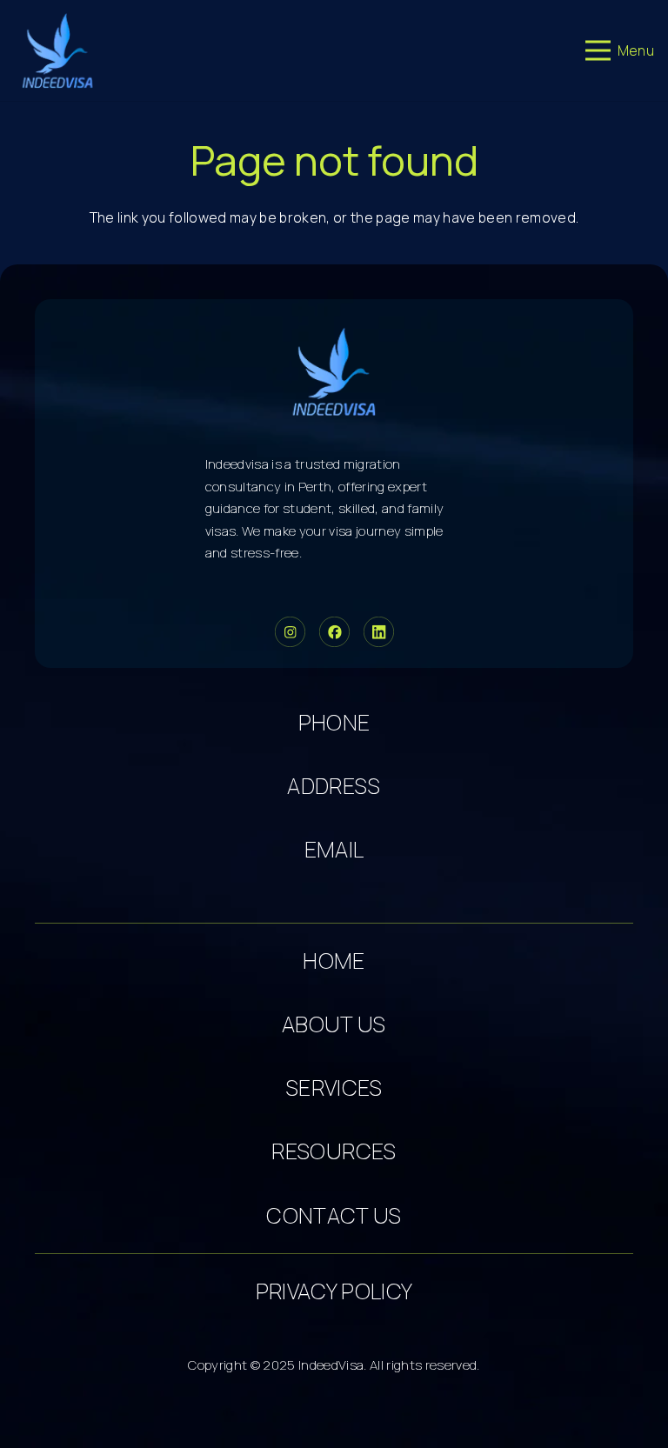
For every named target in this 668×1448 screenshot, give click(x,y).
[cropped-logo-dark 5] (334, 371)
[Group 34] (334, 632)
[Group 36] (379, 632)
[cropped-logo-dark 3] (58, 50)
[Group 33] (290, 632)
